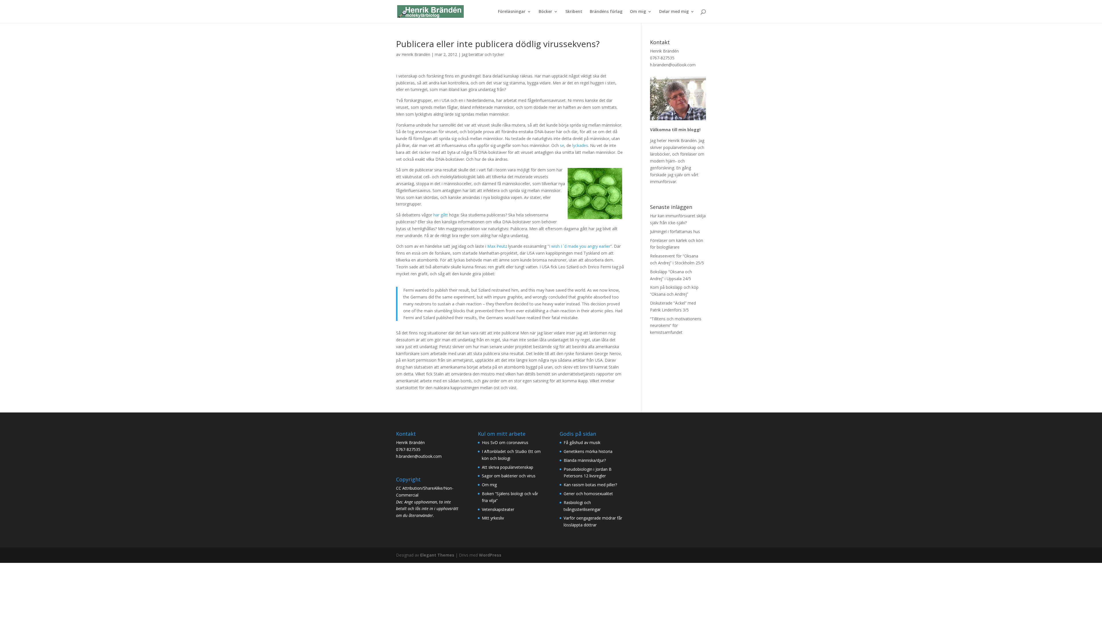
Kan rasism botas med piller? (590, 484)
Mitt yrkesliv (493, 518)
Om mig (638, 11)
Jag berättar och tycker (483, 54)
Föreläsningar (511, 11)
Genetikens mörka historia (588, 451)
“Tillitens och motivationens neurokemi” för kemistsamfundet (675, 325)
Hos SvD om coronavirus (505, 442)
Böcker (545, 11)
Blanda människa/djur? (585, 460)
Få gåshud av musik (582, 442)
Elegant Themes (437, 555)
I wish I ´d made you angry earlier (579, 246)
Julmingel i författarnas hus (675, 231)
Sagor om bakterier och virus (509, 475)
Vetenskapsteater (498, 509)
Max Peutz (497, 246)
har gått (440, 215)
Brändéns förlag (606, 11)
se (562, 145)
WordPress (490, 555)
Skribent (573, 11)
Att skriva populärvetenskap (507, 467)
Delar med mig (674, 11)
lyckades (580, 145)
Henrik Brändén (415, 54)
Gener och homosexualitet (588, 493)
